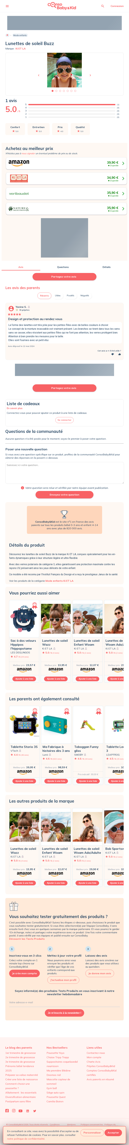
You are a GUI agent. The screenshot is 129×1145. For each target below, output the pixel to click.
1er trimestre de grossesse (20, 1052)
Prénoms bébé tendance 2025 (19, 1068)
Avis (20, 267)
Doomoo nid (54, 1074)
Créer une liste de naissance (21, 1079)
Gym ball (52, 1088)
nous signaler (28, 153)
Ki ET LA (21, 48)
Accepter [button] (113, 1132)
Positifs (70, 295)
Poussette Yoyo (55, 1052)
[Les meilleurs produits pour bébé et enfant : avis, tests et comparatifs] (57, 6)
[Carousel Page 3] (60, 91)
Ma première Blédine (58, 1070)
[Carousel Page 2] (56, 91)
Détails (107, 267)
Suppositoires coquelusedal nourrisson (62, 1064)
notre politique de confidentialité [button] (26, 1138)
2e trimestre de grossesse (20, 1057)
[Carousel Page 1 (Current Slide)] (52, 91)
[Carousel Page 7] (75, 91)
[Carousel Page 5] (68, 91)
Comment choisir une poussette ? (17, 1086)
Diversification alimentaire (20, 1097)
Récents (44, 295)
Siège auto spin (55, 1092)
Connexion (117, 6)
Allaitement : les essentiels (20, 1092)
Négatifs (85, 295)
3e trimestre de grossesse (20, 1061)
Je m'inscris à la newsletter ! (64, 1013)
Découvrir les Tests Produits (27, 938)
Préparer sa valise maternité (21, 1074)
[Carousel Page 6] (71, 91)
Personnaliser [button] (92, 1132)
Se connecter (64, 420)
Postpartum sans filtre (18, 1101)
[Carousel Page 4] (64, 91)
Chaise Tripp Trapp (58, 1057)
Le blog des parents (18, 1047)
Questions (63, 267)
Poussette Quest (56, 1097)
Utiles (58, 295)
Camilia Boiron (55, 1101)
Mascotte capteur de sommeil (58, 1081)
